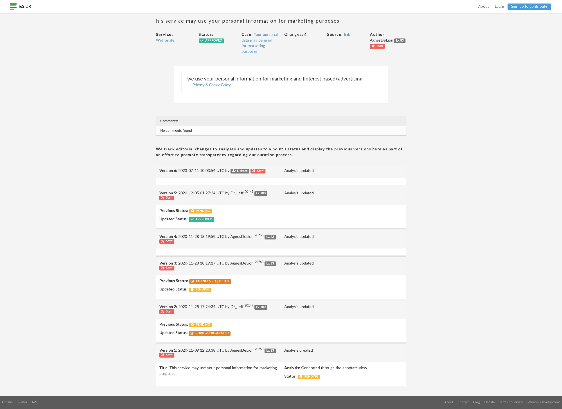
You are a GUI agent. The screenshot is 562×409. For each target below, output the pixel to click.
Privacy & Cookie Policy (212, 85)
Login (499, 6)
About (483, 6)
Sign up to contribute (529, 7)
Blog (476, 402)
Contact (463, 402)
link (347, 35)
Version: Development (544, 402)
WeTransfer (166, 40)
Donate (489, 402)
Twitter (22, 402)
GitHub (7, 402)
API (34, 402)
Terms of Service (511, 402)
